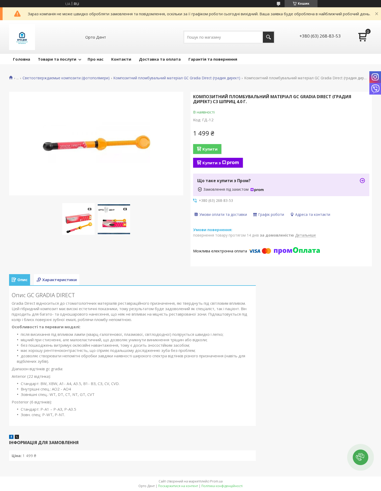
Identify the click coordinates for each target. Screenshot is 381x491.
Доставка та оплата (160, 59)
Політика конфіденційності (222, 486)
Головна (21, 59)
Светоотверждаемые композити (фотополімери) (66, 78)
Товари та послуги (57, 59)
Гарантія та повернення (212, 59)
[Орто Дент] (22, 37)
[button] (360, 457)
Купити (209, 149)
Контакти (121, 59)
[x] (17, 437)
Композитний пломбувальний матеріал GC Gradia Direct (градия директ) (176, 78)
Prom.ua (216, 481)
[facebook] (11, 437)
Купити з (211, 162)
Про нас (95, 59)
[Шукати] (268, 37)
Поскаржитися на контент (178, 486)
